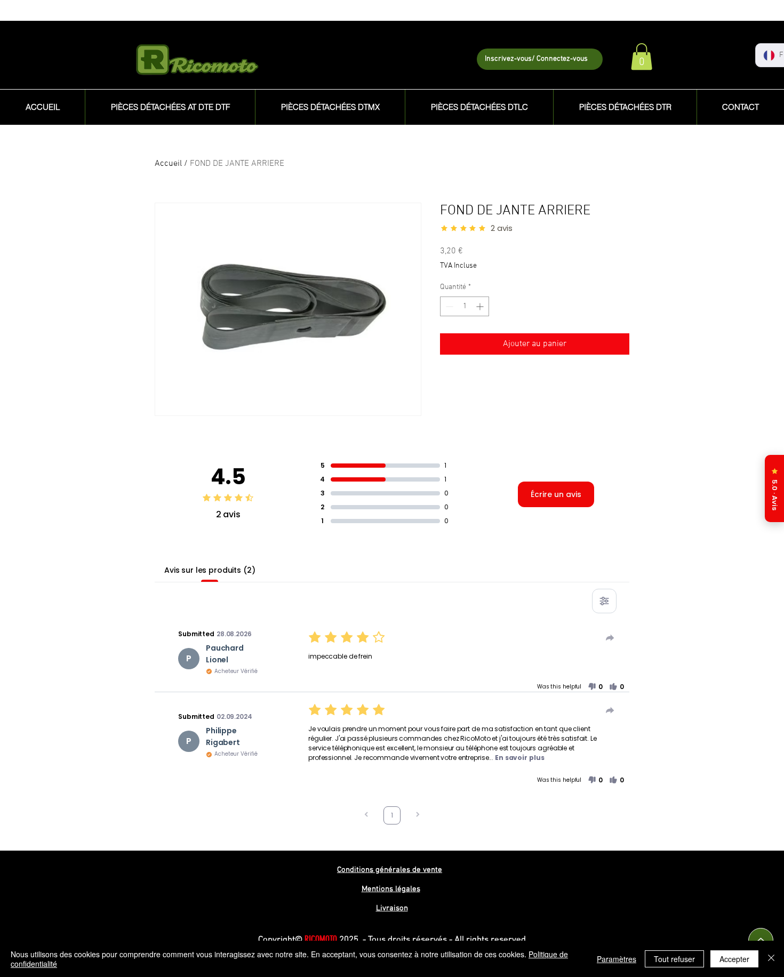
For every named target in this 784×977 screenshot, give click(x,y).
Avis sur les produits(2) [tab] (209, 570)
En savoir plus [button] (519, 757)
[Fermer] (771, 958)
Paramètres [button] (616, 959)
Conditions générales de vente (389, 870)
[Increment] (480, 306)
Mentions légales (391, 889)
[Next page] (417, 816)
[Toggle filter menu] (604, 601)
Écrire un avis (556, 494)
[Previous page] (366, 816)
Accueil (168, 163)
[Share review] (610, 637)
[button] (641, 56)
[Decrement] (448, 306)
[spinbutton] (464, 306)
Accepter (734, 959)
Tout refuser (674, 959)
